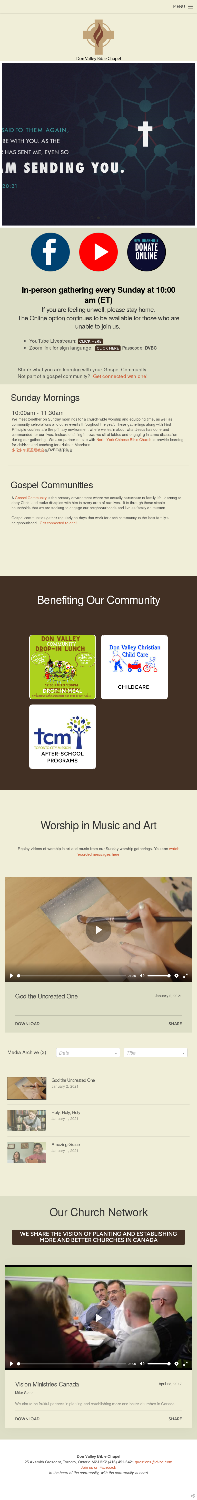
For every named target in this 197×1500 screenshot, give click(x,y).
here (116, 854)
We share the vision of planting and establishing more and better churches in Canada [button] (98, 1237)
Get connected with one (119, 375)
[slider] (71, 975)
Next (189, 144)
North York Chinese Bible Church (123, 439)
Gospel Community (30, 497)
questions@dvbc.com (153, 1461)
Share (175, 1023)
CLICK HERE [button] (90, 341)
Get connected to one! (58, 522)
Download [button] (27, 1023)
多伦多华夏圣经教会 (28, 449)
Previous (8, 144)
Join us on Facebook (98, 1467)
